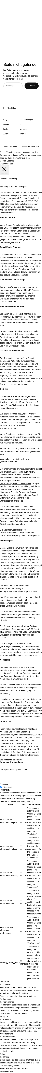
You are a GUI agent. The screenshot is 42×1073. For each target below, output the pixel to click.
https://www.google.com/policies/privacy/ (22, 536)
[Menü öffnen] (4, 3)
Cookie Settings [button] (7, 161)
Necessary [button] (4, 784)
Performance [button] (5, 999)
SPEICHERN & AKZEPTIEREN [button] (14, 1068)
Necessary (7, 787)
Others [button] (3, 1054)
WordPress (35, 146)
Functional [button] (4, 981)
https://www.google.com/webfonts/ (16, 483)
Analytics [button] (4, 1016)
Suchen (32, 86)
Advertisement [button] (6, 1034)
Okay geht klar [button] (6, 164)
